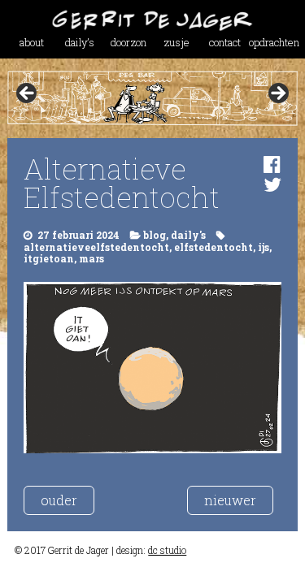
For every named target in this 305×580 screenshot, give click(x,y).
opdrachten (273, 42)
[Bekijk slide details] (152, 98)
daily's (188, 234)
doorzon (128, 42)
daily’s (79, 42)
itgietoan (49, 258)
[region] (152, 98)
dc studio (167, 549)
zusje (176, 42)
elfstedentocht (213, 246)
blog (154, 234)
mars (91, 258)
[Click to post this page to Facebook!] (272, 164)
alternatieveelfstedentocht (96, 246)
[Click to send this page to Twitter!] (272, 184)
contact (225, 42)
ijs (263, 246)
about (32, 42)
